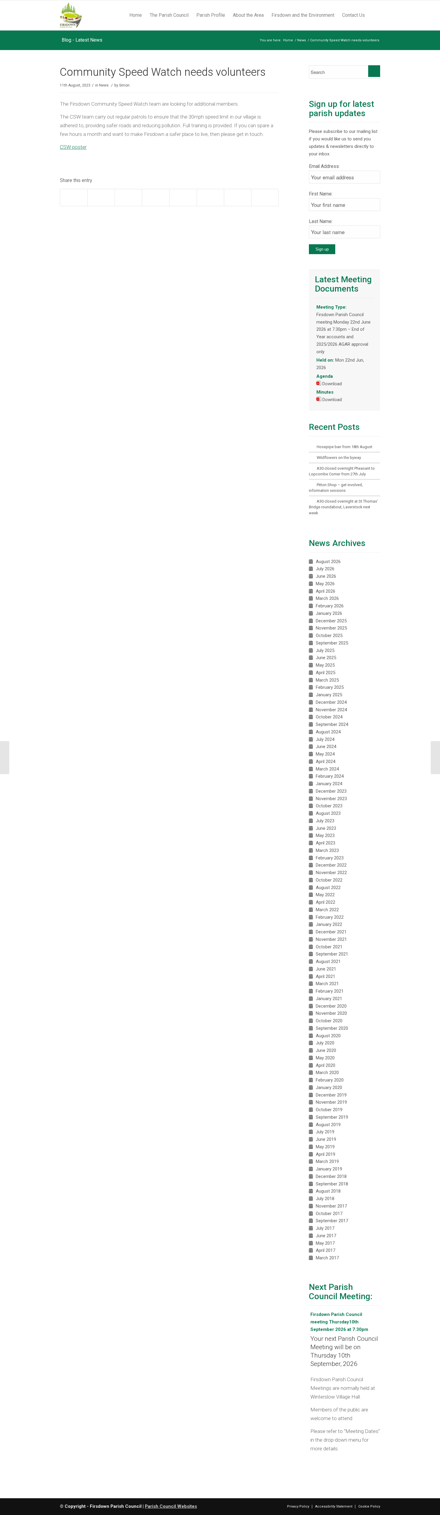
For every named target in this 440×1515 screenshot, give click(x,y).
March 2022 (327, 909)
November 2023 (331, 798)
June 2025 (326, 657)
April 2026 (325, 591)
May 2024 (325, 754)
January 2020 (329, 1087)
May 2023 (325, 835)
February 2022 (330, 917)
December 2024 (331, 702)
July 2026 (325, 568)
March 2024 (327, 769)
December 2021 (331, 932)
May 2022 (325, 894)
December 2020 (331, 1006)
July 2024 (325, 739)
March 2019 (327, 1161)
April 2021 (325, 976)
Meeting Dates (361, 1431)
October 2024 (329, 717)
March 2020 (327, 1072)
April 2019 (325, 1154)
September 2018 (332, 1184)
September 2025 (332, 643)
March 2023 (327, 850)
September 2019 (332, 1117)
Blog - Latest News (82, 40)
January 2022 (329, 924)
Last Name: (321, 221)
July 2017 (325, 1228)
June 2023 (326, 828)
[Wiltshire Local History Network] (4, 757)
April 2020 (325, 1065)
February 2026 (330, 606)
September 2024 (332, 724)
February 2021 (330, 991)
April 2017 (325, 1250)
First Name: (321, 194)
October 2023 (329, 806)
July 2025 (325, 650)
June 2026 (326, 576)
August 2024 (328, 732)
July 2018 (325, 1198)
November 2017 (331, 1206)
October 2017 (329, 1213)
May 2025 (325, 665)
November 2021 (331, 939)
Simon (124, 85)
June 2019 (326, 1139)
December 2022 (331, 865)
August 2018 (328, 1191)
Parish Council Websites (171, 1506)
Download (332, 383)
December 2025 (331, 621)
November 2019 (331, 1102)
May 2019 (325, 1146)
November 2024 (331, 709)
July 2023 (325, 821)
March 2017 (327, 1258)
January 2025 (329, 694)
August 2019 (328, 1124)
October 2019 (329, 1109)
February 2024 (330, 776)
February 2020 (330, 1080)
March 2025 (327, 680)
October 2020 (329, 1020)
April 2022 (325, 902)
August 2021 (328, 961)
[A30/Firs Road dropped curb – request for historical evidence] (435, 757)
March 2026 (327, 598)
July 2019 (325, 1132)
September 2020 (332, 1028)
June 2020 (326, 1050)
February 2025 (330, 687)
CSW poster (73, 147)
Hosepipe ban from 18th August (344, 447)
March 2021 (327, 983)
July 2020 (325, 1043)
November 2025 (331, 628)
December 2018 (331, 1176)
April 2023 (325, 843)
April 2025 (325, 672)
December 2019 (331, 1095)
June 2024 (326, 746)
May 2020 (325, 1058)
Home (288, 40)
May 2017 (325, 1243)
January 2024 (329, 783)
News (301, 40)
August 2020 (328, 1035)
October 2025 (329, 635)
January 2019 (329, 1169)
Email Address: (324, 166)
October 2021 (329, 947)
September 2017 (332, 1220)
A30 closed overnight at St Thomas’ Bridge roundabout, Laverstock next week (343, 507)
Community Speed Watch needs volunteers (162, 72)
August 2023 (328, 813)
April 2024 (325, 761)
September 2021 (332, 954)
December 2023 (331, 791)
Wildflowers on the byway (339, 457)
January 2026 (329, 613)
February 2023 (330, 858)
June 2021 (326, 969)
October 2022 (329, 880)
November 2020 (331, 1013)
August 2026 (328, 561)
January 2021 (329, 998)
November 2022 (331, 872)
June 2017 (326, 1235)
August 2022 (328, 887)
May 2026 (325, 583)
